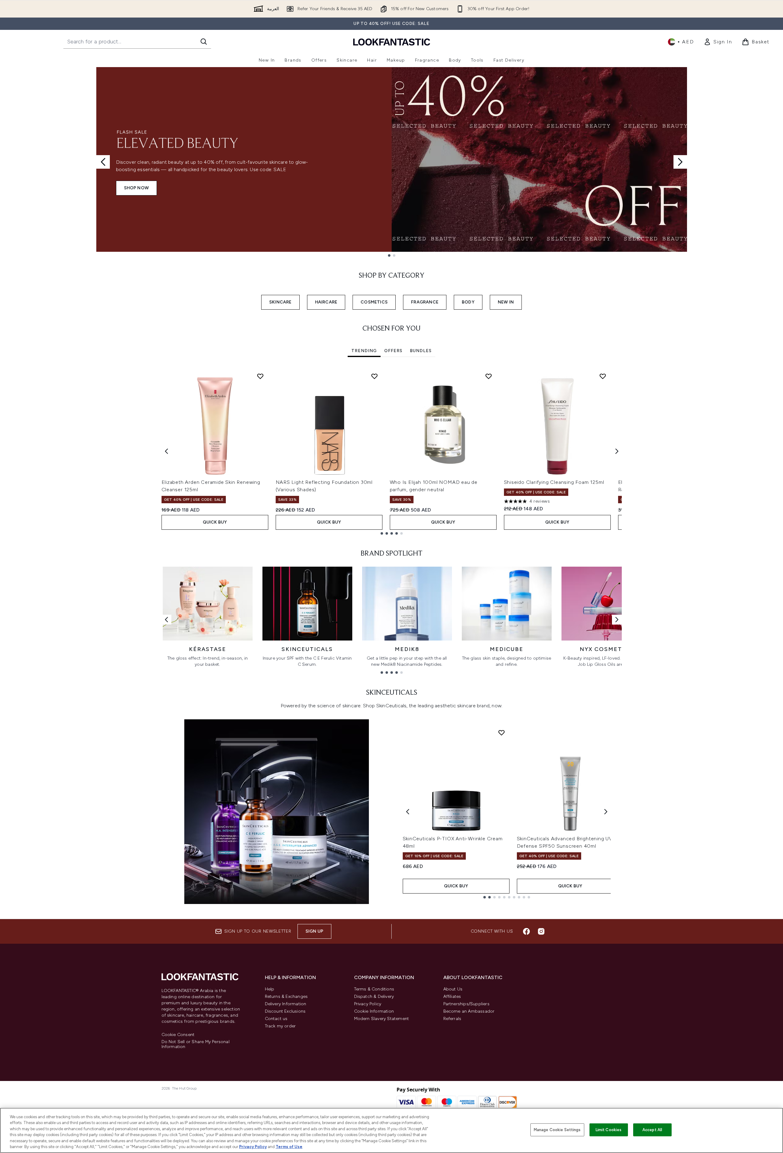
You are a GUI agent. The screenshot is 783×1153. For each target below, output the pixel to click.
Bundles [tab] (421, 350)
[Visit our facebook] (526, 931)
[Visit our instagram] (541, 931)
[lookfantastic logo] (391, 42)
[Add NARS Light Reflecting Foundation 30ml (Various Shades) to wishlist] (374, 376)
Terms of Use (289, 1146)
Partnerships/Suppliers (466, 1003)
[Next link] (617, 620)
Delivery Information (285, 1003)
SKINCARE (280, 302)
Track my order (280, 1026)
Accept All (652, 1129)
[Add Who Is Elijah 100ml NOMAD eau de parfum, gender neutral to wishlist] (488, 376)
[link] (718, 42)
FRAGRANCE (424, 302)
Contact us (276, 1018)
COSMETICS (374, 302)
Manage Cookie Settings (557, 1129)
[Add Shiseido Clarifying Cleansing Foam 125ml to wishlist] (602, 376)
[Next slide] (680, 162)
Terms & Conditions (374, 989)
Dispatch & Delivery (374, 996)
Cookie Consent (178, 1034)
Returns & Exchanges (286, 996)
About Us (453, 989)
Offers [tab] (393, 350)
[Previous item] (166, 451)
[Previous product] (408, 812)
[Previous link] (166, 620)
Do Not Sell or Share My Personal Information (196, 1044)
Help (269, 989)
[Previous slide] (103, 162)
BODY (468, 302)
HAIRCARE (326, 302)
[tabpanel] (392, 451)
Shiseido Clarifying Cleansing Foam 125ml (554, 482)
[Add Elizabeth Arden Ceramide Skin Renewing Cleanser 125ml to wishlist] (260, 376)
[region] (391, 1130)
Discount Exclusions (285, 1011)
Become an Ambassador (469, 1011)
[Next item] (617, 451)
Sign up (314, 931)
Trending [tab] (364, 350)
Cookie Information (374, 1011)
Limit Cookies (609, 1129)
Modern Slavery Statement (381, 1018)
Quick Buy (215, 522)
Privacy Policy (368, 1003)
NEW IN (506, 302)
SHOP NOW (136, 188)
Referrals (452, 1018)
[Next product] (606, 812)
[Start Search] (203, 41)
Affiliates (452, 996)
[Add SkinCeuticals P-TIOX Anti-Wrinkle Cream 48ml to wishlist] (501, 732)
